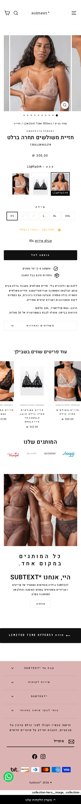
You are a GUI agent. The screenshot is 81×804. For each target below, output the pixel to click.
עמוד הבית (61, 124)
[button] (40, 799)
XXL (68, 216)
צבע (40, 166)
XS (12, 216)
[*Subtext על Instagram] (42, 756)
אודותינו (40, 604)
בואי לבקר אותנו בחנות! (39, 710)
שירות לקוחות (39, 682)
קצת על (39, 668)
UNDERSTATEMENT (40, 131)
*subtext (39, 696)
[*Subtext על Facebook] (34, 756)
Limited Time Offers (38, 124)
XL (55, 216)
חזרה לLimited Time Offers (37, 635)
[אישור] (71, 741)
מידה (40, 207)
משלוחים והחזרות (40, 325)
